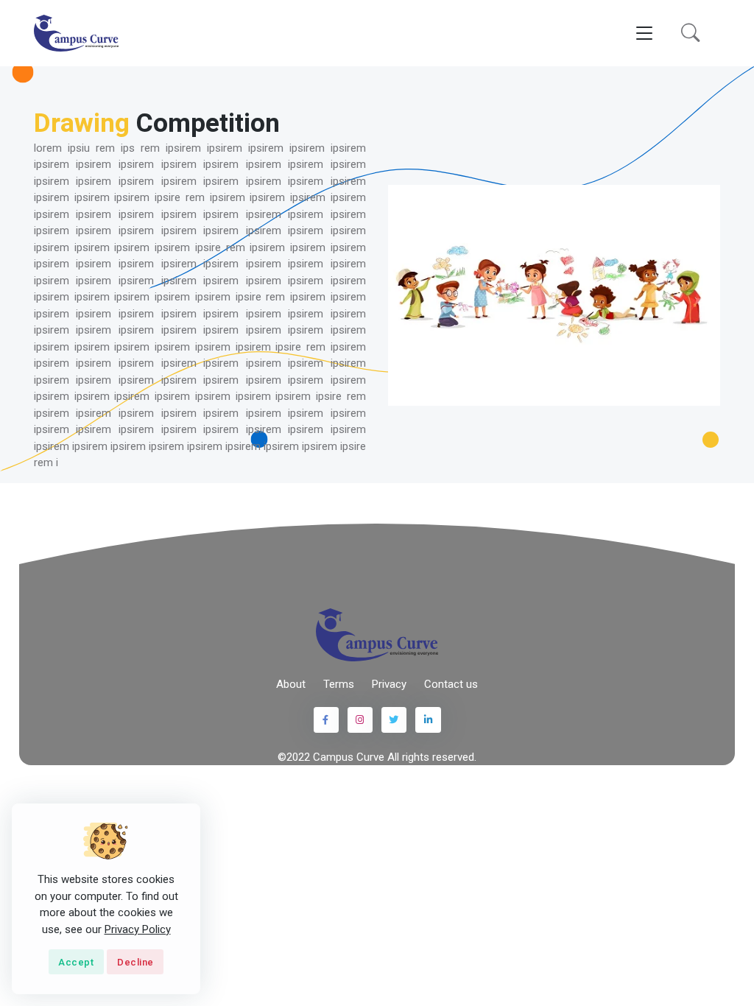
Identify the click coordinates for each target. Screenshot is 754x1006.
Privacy (389, 684)
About (291, 684)
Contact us (451, 684)
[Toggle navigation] (644, 33)
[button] (690, 33)
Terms (338, 684)
